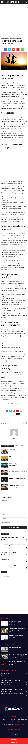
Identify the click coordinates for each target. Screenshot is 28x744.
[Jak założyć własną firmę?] (4, 649)
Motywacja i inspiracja (5, 38)
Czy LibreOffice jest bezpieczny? (5, 422)
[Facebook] (12, 734)
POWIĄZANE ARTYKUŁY (7, 446)
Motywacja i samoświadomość (15, 38)
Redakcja (5, 46)
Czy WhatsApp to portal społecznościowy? (13, 537)
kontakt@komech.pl (19, 724)
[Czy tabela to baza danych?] (4, 637)
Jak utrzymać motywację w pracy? (21, 422)
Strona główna (4, 34)
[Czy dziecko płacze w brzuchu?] (4, 472)
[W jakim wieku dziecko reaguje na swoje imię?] (4, 487)
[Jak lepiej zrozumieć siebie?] (4, 479)
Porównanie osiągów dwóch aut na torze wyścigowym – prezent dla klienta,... (17, 663)
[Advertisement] (14, 19)
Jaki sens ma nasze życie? (16, 457)
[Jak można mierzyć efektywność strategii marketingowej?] (4, 630)
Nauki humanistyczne (6, 684)
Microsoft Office (5, 673)
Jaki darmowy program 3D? (9, 566)
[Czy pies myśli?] (4, 451)
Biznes (2, 698)
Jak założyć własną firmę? (15, 647)
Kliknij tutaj (14, 404)
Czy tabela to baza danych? (8, 552)
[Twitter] (16, 734)
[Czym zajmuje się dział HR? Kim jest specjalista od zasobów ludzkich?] (4, 656)
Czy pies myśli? (13, 449)
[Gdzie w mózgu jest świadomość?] (4, 465)
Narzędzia (3, 676)
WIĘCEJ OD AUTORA (20, 446)
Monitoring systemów (6, 678)
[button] (26, 2)
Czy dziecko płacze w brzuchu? (18, 471)
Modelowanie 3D (5, 687)
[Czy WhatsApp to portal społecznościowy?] (4, 623)
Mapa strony (14, 739)
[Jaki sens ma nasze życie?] (4, 458)
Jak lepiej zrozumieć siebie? (17, 478)
